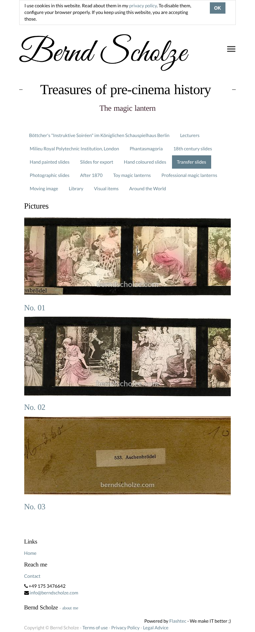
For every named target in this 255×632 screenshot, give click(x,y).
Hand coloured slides (145, 162)
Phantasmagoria (146, 148)
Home (30, 553)
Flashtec (178, 621)
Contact (32, 576)
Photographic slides (50, 175)
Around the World (147, 188)
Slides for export (96, 162)
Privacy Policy (125, 627)
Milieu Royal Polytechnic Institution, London (74, 148)
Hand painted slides (50, 162)
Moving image (44, 188)
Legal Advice (156, 627)
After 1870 (91, 175)
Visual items (106, 188)
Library (76, 188)
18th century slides (192, 148)
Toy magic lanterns (132, 175)
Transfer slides (191, 162)
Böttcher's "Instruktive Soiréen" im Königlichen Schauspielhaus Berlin (99, 135)
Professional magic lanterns (189, 175)
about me (70, 607)
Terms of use (95, 627)
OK (217, 8)
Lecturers (190, 135)
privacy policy (143, 5)
